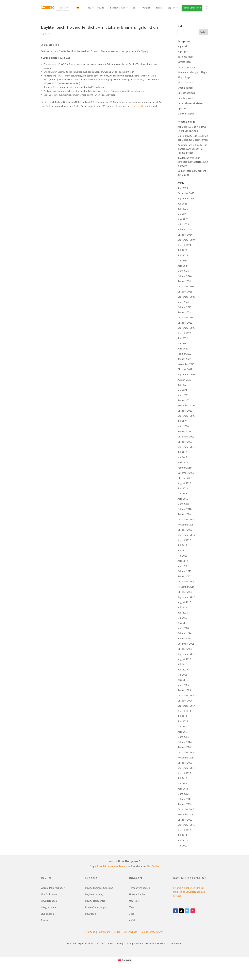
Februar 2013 (185, 799)
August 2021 (184, 379)
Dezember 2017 (186, 519)
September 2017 (186, 535)
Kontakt (90, 931)
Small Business (186, 87)
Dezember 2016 (186, 581)
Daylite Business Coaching (99, 887)
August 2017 (184, 540)
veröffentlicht (138, 106)
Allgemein (183, 46)
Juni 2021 (183, 384)
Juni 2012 (183, 840)
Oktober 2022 (185, 322)
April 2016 (183, 623)
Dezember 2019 (186, 436)
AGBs (117, 931)
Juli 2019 (182, 452)
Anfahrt (133, 920)
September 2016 (186, 597)
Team (132, 907)
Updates (182, 108)
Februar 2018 (185, 509)
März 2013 (183, 793)
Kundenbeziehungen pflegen (193, 72)
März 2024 (183, 271)
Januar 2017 (184, 576)
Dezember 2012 (186, 809)
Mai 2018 (182, 493)
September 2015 (186, 654)
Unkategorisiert (186, 98)
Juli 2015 (182, 664)
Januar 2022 (184, 359)
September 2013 (186, 768)
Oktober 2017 (185, 529)
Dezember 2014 (186, 695)
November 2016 (186, 586)
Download (90, 913)
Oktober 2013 (185, 762)
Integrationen (48, 907)
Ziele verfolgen (186, 113)
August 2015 (184, 659)
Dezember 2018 (186, 472)
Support (171, 7)
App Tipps (183, 51)
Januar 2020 (184, 431)
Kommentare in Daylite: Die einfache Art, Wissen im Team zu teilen (192, 148)
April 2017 (183, 560)
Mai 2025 (182, 214)
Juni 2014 (183, 721)
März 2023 (183, 302)
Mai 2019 (182, 457)
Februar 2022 (185, 353)
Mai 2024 (182, 260)
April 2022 (183, 348)
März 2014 (183, 736)
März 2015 (183, 685)
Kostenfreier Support (96, 907)
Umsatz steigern (187, 92)
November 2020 (186, 405)
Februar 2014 (185, 742)
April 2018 (183, 498)
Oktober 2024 (185, 234)
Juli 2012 (182, 835)
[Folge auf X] (181, 910)
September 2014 (186, 705)
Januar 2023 (184, 312)
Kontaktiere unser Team (112, 866)
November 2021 (186, 364)
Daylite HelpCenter (95, 900)
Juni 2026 (183, 188)
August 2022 (184, 333)
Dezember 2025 (186, 193)
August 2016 (184, 602)
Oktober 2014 (185, 700)
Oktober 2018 (185, 478)
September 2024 (186, 239)
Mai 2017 (182, 555)
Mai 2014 (182, 726)
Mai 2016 (182, 617)
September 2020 (186, 415)
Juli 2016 (182, 607)
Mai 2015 (182, 674)
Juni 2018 (183, 488)
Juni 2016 (183, 612)
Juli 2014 (182, 716)
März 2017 (183, 566)
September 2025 (186, 198)
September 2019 (186, 447)
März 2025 (183, 224)
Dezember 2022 (186, 317)
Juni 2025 (183, 208)
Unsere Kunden (137, 894)
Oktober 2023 (185, 291)
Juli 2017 (182, 545)
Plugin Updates (186, 82)
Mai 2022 (182, 343)
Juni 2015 (183, 669)
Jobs (131, 913)
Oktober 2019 (185, 441)
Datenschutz (130, 931)
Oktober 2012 (185, 819)
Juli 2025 (182, 203)
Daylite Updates (186, 67)
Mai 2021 (182, 390)
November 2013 (186, 757)
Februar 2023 (185, 307)
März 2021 (183, 395)
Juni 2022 (183, 338)
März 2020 (183, 426)
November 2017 (186, 524)
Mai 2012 (182, 845)
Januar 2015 (184, 690)
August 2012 (184, 830)
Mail (133, 7)
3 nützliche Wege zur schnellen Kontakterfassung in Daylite (193, 161)
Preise (44, 920)
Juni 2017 (183, 550)
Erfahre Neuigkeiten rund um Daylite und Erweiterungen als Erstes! (189, 891)
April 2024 (183, 265)
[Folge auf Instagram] (192, 910)
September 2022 (186, 327)
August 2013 (184, 773)
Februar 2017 (185, 571)
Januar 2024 (184, 281)
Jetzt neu (87, 7)
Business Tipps (186, 56)
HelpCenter (153, 866)
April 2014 (183, 731)
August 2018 (184, 483)
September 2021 (186, 374)
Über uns (134, 900)
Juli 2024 (182, 250)
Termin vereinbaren (139, 887)
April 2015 (183, 680)
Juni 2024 (183, 255)
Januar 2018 (184, 514)
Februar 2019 (185, 467)
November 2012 (186, 814)
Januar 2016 (184, 638)
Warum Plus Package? (53, 887)
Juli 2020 (182, 421)
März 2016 (183, 628)
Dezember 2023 (186, 286)
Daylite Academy (117, 7)
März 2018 (183, 503)
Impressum (104, 931)
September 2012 (186, 824)
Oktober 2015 (185, 648)
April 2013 (183, 788)
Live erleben (47, 913)
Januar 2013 (184, 804)
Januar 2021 (184, 400)
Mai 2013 (182, 783)
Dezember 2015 (186, 643)
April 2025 (183, 219)
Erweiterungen (49, 900)
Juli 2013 (182, 778)
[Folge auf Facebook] (175, 910)
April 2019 (183, 462)
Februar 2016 (185, 633)
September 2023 (186, 296)
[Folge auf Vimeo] (187, 910)
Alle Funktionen (49, 894)
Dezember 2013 (186, 752)
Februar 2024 (185, 276)
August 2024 (184, 245)
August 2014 (184, 711)
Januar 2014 (184, 747)
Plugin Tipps (184, 77)
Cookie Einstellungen (152, 931)
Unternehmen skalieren (190, 103)
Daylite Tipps (185, 61)
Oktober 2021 (185, 369)
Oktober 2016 (185, 592)
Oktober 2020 (185, 410)
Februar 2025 (185, 229)
